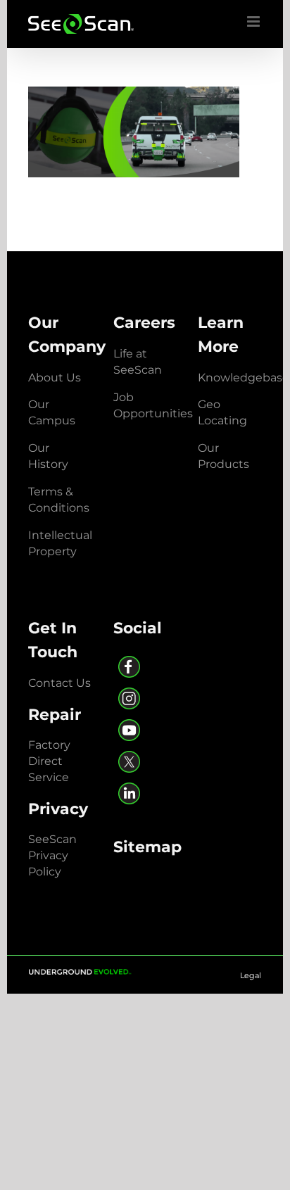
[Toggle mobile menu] (254, 21)
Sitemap (147, 846)
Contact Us (59, 683)
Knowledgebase (243, 377)
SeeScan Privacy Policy (52, 855)
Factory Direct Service (49, 761)
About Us (54, 377)
